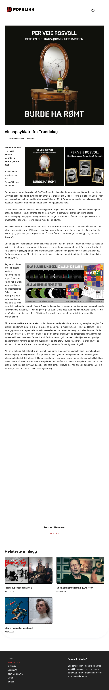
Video (10, 678)
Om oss (11, 682)
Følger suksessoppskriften (18, 588)
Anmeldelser (14, 662)
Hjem (10, 658)
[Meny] (101, 10)
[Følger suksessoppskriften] (29, 570)
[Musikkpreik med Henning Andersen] (80, 570)
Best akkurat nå (15, 674)
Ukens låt (12, 670)
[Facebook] (93, 10)
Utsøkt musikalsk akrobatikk (19, 628)
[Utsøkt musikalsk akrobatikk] (29, 610)
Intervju (12, 666)
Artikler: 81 (54, 533)
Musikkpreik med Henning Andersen (74, 588)
